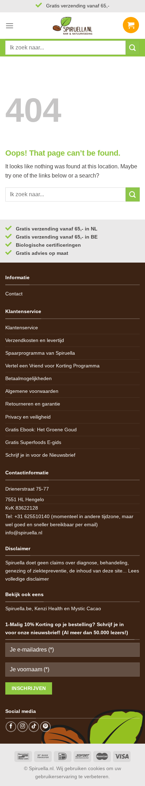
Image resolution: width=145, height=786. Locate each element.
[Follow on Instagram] (22, 726)
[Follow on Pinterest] (45, 726)
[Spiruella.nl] (72, 25)
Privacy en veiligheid (28, 417)
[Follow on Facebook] (11, 726)
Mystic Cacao (86, 608)
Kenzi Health (48, 608)
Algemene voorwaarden (31, 391)
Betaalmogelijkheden (28, 378)
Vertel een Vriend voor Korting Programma (52, 365)
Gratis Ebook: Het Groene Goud (41, 429)
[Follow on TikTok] (34, 726)
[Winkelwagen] (131, 25)
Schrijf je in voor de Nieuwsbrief (40, 455)
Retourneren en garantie (32, 404)
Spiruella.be (18, 608)
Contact (14, 293)
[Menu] (9, 25)
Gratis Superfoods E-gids (33, 442)
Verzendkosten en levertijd (34, 340)
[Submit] (133, 47)
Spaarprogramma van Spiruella (40, 353)
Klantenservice (21, 327)
